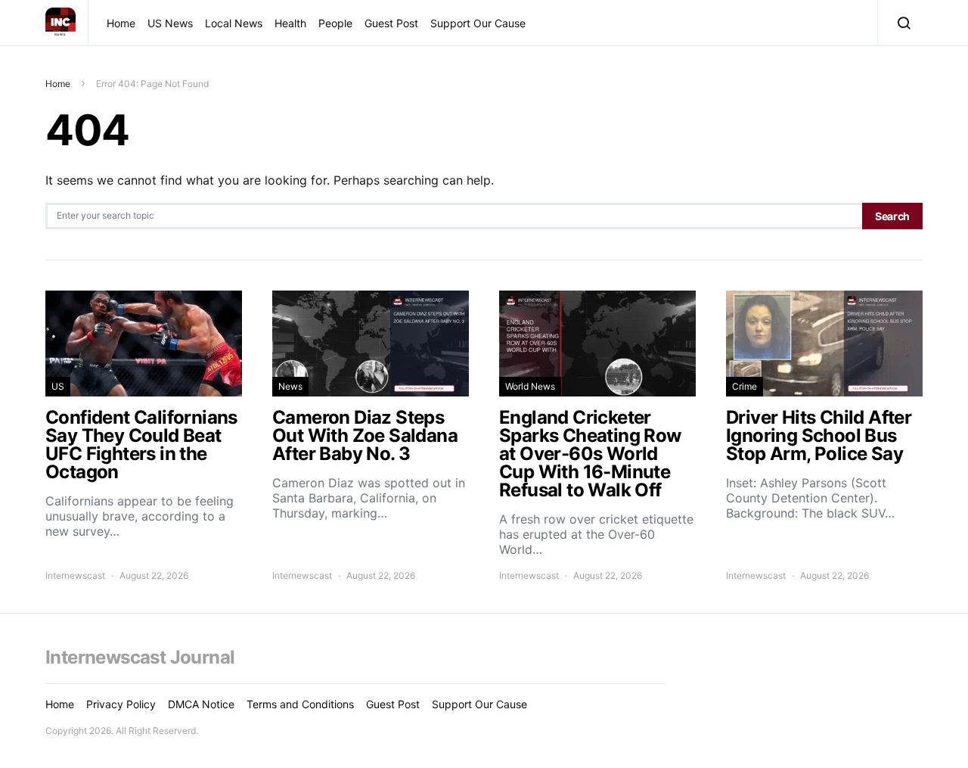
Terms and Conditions (300, 704)
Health (290, 23)
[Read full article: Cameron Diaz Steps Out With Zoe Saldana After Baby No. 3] (370, 437)
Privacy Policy (121, 704)
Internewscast (75, 575)
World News (530, 386)
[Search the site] (900, 22)
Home (121, 23)
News (290, 386)
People (335, 23)
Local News (233, 23)
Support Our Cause (478, 23)
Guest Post (391, 23)
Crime (744, 386)
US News (170, 23)
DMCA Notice (201, 704)
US (57, 386)
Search (892, 216)
